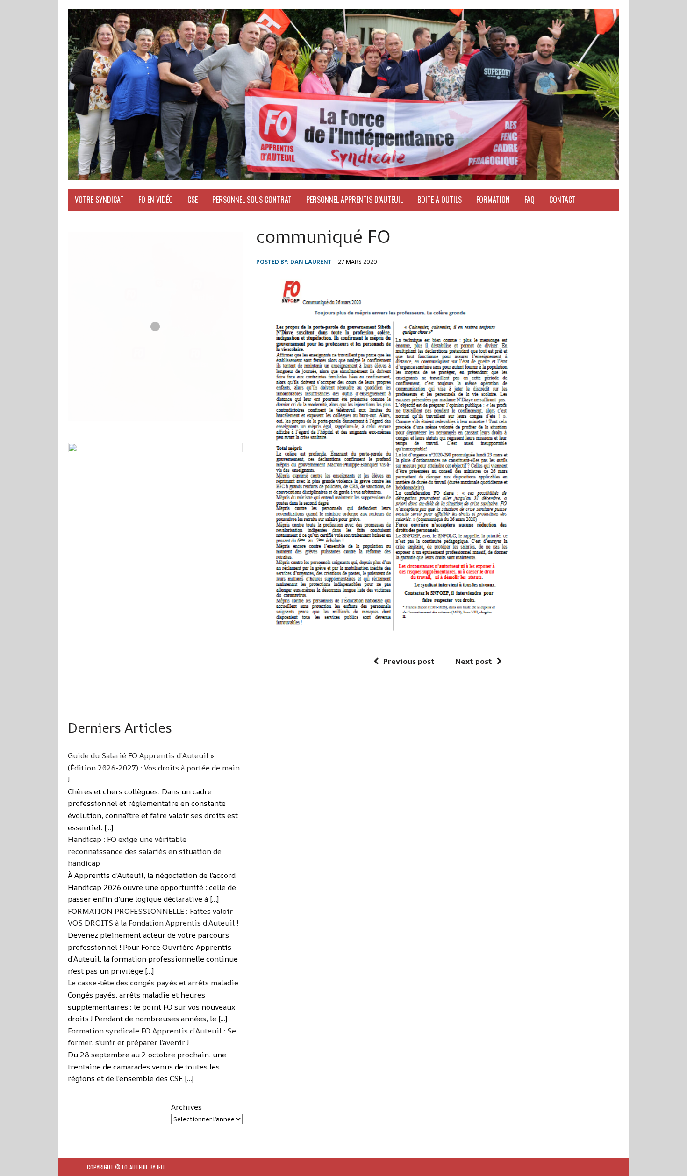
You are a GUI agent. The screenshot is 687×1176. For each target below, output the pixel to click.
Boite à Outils (439, 199)
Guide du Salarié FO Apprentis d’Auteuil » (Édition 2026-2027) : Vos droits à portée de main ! (154, 767)
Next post (473, 661)
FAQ (529, 199)
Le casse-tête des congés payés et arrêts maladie (153, 982)
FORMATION (493, 199)
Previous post (409, 661)
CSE (192, 199)
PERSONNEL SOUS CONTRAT (252, 199)
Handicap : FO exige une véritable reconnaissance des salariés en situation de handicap (145, 851)
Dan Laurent (311, 261)
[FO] (343, 94)
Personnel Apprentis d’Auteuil (354, 199)
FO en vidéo (155, 199)
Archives (186, 1107)
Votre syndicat (99, 199)
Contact (562, 199)
